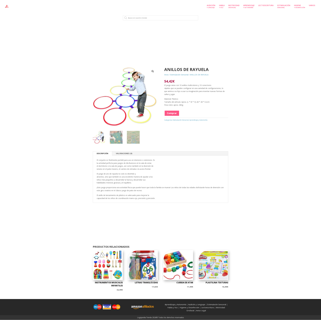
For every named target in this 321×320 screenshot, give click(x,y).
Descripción (102, 153)
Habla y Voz (172, 307)
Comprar (172, 113)
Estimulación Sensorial (179, 74)
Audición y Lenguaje (196, 304)
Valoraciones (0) (124, 153)
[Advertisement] (160, 47)
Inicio (166, 74)
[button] (152, 71)
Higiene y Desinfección (189, 307)
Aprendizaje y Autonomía (198, 120)
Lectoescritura (207, 307)
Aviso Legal (201, 310)
